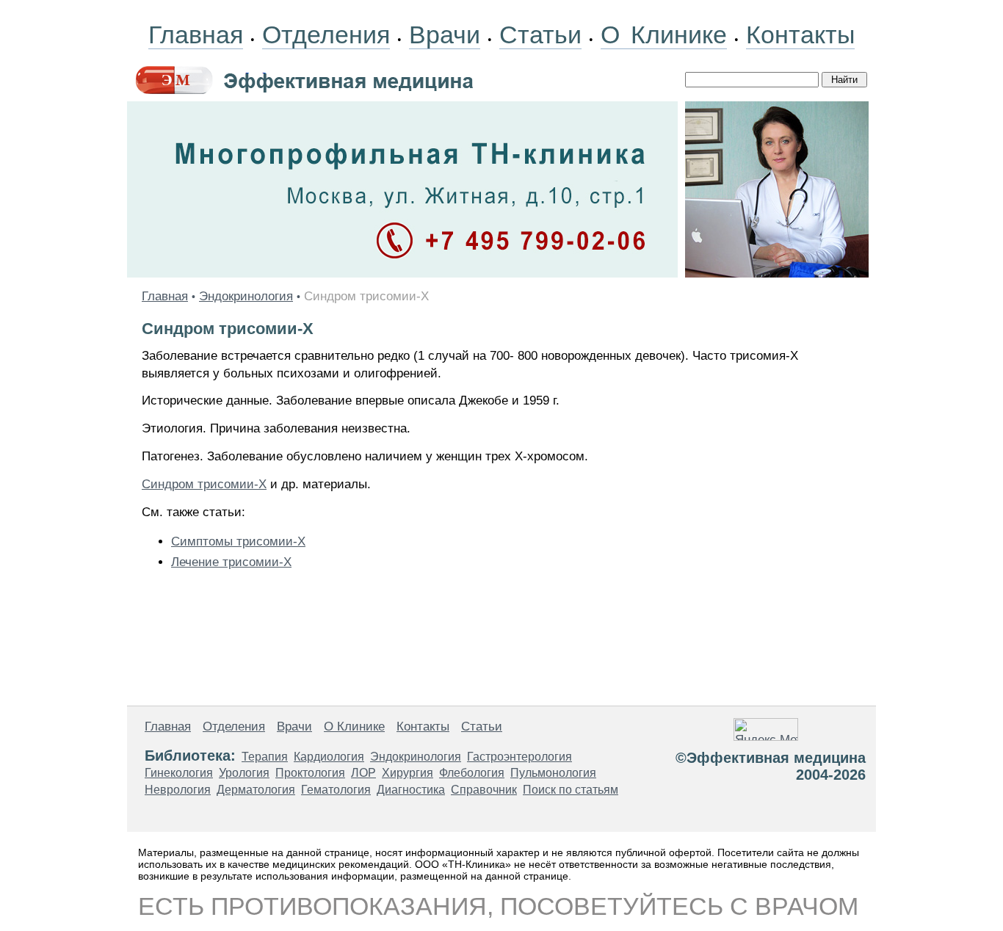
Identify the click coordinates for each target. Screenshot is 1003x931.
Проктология (310, 773)
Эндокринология (246, 296)
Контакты (800, 34)
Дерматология (256, 789)
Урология (244, 773)
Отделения (326, 34)
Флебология (471, 773)
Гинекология (179, 773)
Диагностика (411, 789)
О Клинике (664, 34)
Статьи (540, 34)
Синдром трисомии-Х (204, 484)
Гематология (336, 789)
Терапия (265, 756)
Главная (195, 34)
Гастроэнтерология (519, 756)
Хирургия (407, 773)
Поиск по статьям (570, 789)
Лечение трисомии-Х (231, 562)
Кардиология (329, 756)
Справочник (484, 789)
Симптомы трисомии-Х (238, 541)
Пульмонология (553, 773)
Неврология (178, 789)
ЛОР (363, 773)
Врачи (444, 34)
